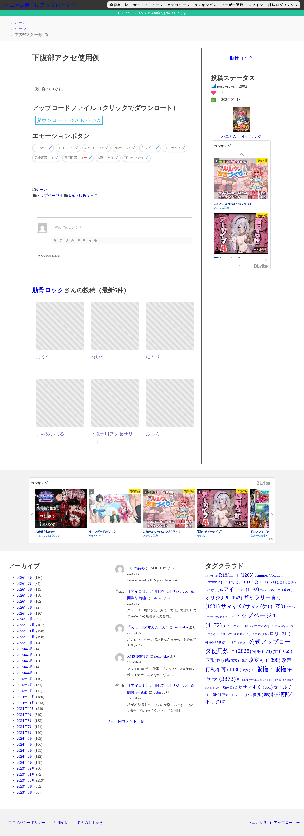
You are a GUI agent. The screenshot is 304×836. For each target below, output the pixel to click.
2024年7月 (25, 727)
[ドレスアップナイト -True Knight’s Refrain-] (241, 238)
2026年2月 (25, 613)
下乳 (242, 642)
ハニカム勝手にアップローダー (40, 5)
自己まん (266, 680)
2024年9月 (25, 715)
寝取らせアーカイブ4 (227, 207)
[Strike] (72, 240)
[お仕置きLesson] (61, 509)
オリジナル (223, 597)
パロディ (260, 626)
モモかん (219, 210)
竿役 (254, 680)
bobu (157, 692)
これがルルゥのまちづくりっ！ (162, 531)
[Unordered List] (84, 240)
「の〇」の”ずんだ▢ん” (147, 627)
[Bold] (55, 240)
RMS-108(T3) (137, 656)
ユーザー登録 (232, 5)
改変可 (264, 660)
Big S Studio (96, 535)
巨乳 (214, 660)
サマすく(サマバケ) (253, 606)
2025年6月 (25, 661)
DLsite (261, 266)
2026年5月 (25, 595)
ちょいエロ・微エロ (253, 582)
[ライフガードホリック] (115, 508)
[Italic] (61, 240)
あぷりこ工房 (150, 535)
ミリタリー (224, 634)
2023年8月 (25, 792)
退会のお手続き (90, 822)
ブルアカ (277, 626)
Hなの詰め (136, 568)
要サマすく (255, 687)
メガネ (260, 634)
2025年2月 (25, 685)
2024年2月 (25, 756)
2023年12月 (26, 768)
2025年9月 (25, 643)
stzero (157, 598)
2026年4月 (25, 601)
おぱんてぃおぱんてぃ (47, 535)
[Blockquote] (90, 240)
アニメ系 (283, 590)
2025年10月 (26, 637)
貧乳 (261, 694)
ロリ (280, 633)
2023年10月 (26, 780)
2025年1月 (25, 691)
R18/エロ (236, 575)
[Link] (95, 240)
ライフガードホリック (102, 531)
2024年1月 (25, 762)
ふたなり (214, 590)
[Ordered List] (78, 240)
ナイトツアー (237, 626)
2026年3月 (25, 607)
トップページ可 (50, 195)
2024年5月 (25, 738)
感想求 (236, 660)
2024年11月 (26, 703)
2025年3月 (25, 679)
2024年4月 (25, 744)
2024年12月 (26, 697)
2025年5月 (25, 667)
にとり (153, 356)
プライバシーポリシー (26, 822)
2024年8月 (25, 721)
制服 (262, 651)
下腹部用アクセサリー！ (112, 437)
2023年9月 (25, 786)
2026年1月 (25, 619)
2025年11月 (26, 631)
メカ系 (241, 634)
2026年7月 (25, 583)
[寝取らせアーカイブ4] (241, 183)
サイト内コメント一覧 (125, 721)
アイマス (267, 590)
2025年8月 (25, 649)
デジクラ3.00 (224, 617)
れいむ (98, 356)
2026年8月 (25, 577)
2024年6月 (25, 733)
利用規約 (61, 822)
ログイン (255, 5)
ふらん (153, 433)
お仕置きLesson (45, 531)
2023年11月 (26, 774)
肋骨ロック (48, 290)
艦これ (280, 680)
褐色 (230, 687)
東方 (248, 670)
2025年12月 (26, 625)
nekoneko (180, 627)
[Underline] (66, 240)
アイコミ (241, 589)
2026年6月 (25, 589)
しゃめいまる (50, 433)
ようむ (43, 356)
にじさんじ (286, 582)
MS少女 (211, 576)
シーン (41, 189)
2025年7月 (25, 655)
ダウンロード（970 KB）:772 (69, 120)
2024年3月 (25, 750)
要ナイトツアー (237, 695)
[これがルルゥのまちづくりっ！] (169, 509)
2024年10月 (26, 709)
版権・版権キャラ (83, 195)
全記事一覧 (119, 5)
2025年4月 (25, 673)
